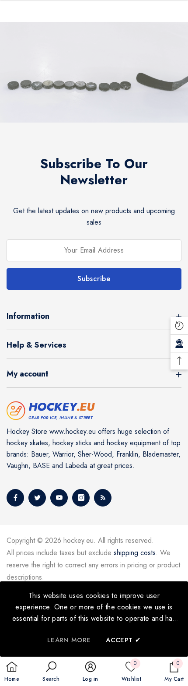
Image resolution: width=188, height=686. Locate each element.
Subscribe (94, 279)
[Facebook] (15, 498)
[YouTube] (59, 498)
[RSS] (102, 498)
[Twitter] (37, 498)
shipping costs (135, 553)
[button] (50, 672)
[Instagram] (81, 498)
